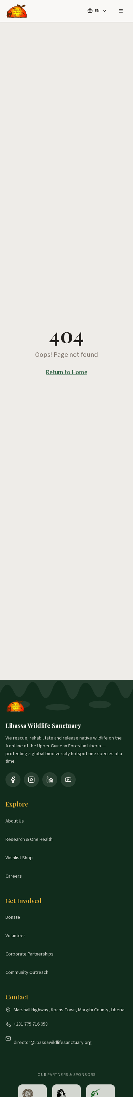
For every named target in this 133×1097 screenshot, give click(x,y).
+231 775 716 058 (31, 1024)
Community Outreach (26, 972)
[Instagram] (31, 779)
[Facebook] (12, 779)
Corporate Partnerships (29, 954)
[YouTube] (68, 779)
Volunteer (15, 935)
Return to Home (66, 372)
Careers (13, 876)
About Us (14, 821)
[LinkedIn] (49, 779)
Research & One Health (29, 839)
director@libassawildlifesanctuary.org (53, 1042)
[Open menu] (121, 11)
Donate (12, 917)
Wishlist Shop (19, 857)
